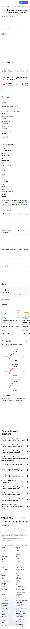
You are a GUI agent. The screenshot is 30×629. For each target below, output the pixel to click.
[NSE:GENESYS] (3, 318)
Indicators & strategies (6, 620)
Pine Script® (4, 589)
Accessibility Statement (21, 600)
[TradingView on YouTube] (9, 522)
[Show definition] (14, 101)
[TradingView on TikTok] (23, 522)
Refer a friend (4, 603)
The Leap (18, 561)
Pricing (17, 548)
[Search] (16, 2)
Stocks (3, 551)
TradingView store (20, 586)
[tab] (20, 214)
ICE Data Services (18, 528)
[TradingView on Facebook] (6, 522)
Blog (17, 577)
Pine (2, 561)
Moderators (4, 608)
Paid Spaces (4, 625)
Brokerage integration (21, 622)
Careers (17, 580)
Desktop (3, 595)
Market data (18, 550)
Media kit (18, 581)
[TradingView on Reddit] (27, 522)
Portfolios (3, 583)
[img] (14, 16)
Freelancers (4, 624)
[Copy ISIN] (11, 186)
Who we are (18, 573)
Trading (3, 613)
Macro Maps (4, 588)
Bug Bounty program (20, 604)
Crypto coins (4, 556)
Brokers (17, 558)
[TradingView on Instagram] (13, 522)
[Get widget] (27, 341)
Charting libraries (20, 611)
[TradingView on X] (2, 522)
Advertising (18, 621)
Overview (18, 556)
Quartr (21, 538)
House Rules (4, 606)
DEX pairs (3, 559)
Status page (18, 605)
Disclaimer (18, 595)
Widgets (18, 610)
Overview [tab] (4, 29)
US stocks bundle (20, 569)
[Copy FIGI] (12, 191)
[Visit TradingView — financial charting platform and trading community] (7, 62)
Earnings (3, 575)
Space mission (19, 575)
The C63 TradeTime (20, 589)
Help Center (18, 578)
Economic (3, 573)
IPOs (2, 578)
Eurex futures (19, 567)
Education (3, 614)
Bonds (2, 555)
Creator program (5, 605)
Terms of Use (19, 594)
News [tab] (25, 29)
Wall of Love (4, 602)
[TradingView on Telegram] (20, 522)
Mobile (3, 594)
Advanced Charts (20, 615)
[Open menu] (2, 2)
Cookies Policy (19, 599)
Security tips (19, 602)
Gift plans (18, 552)
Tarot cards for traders (21, 588)
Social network (4, 600)
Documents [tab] (19, 29)
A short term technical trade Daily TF (10, 321)
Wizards (3, 622)
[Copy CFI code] (7, 196)
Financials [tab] (11, 29)
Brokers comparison (20, 559)
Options (3, 586)
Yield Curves (4, 584)
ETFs (2, 553)
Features (18, 547)
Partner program (19, 624)
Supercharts (4, 547)
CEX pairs (3, 558)
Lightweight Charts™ (20, 613)
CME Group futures (20, 566)
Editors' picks (4, 616)
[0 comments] (8, 333)
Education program (20, 626)
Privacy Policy (19, 597)
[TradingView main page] (5, 2)
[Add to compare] (16, 84)
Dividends (3, 577)
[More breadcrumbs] (8, 6)
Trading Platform (20, 616)
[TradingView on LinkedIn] (16, 522)
